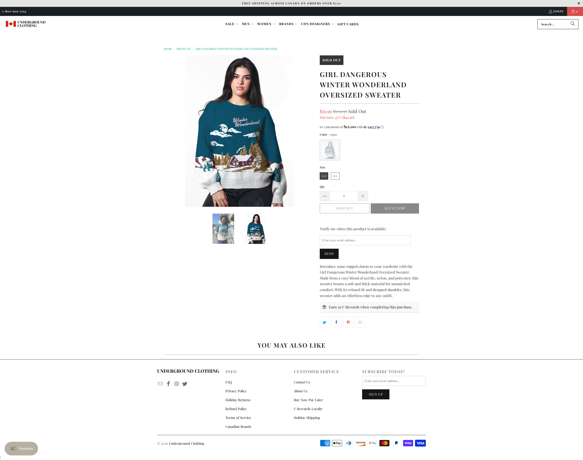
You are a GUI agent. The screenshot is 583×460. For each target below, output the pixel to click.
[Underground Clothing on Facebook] (168, 384)
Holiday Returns (238, 400)
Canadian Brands (238, 426)
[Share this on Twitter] (325, 322)
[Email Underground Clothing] (160, 384)
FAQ (228, 382)
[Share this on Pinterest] (348, 322)
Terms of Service (238, 417)
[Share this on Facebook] (336, 322)
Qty (322, 187)
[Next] (311, 131)
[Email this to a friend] (360, 322)
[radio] (330, 150)
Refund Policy (236, 408)
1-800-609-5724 (14, 11)
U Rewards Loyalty (308, 408)
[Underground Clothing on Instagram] (176, 384)
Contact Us (302, 382)
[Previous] (167, 131)
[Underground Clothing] (26, 24)
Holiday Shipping (307, 417)
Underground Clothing (186, 443)
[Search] (572, 24)
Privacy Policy (236, 391)
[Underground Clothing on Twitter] (185, 384)
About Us (300, 391)
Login (558, 11)
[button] (232, 24)
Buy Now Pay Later (308, 400)
